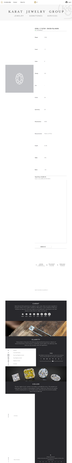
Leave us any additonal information (42, 178)
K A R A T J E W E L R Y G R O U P (36, 12)
